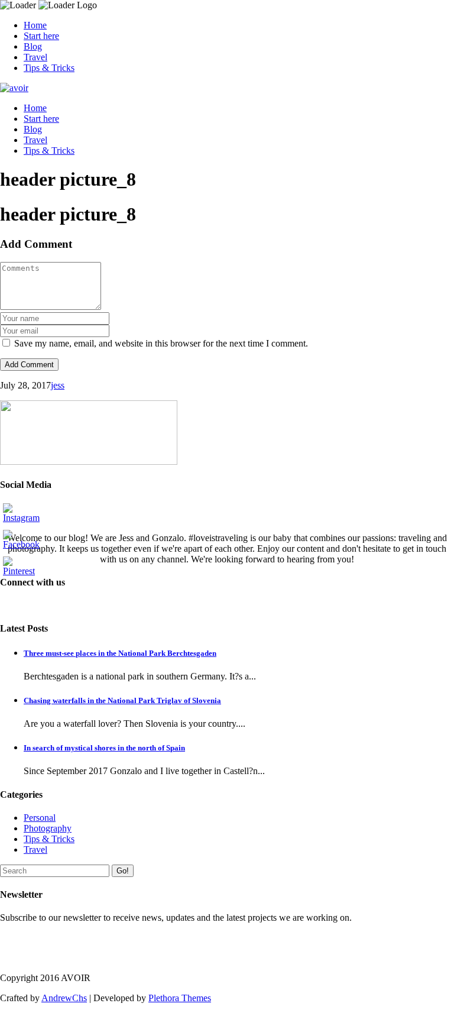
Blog (33, 46)
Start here (41, 36)
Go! (122, 870)
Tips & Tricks (49, 68)
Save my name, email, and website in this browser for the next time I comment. (161, 343)
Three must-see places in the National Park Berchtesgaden (120, 653)
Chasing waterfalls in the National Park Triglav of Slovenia (122, 700)
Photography (48, 828)
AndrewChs (64, 998)
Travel (35, 57)
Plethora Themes (179, 998)
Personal (40, 818)
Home (35, 25)
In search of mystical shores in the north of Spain (104, 747)
